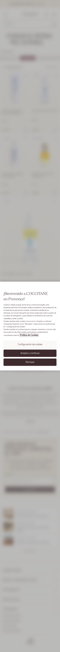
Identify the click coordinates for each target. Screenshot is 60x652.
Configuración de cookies (30, 344)
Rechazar (30, 362)
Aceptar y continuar (30, 353)
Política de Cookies (29, 335)
